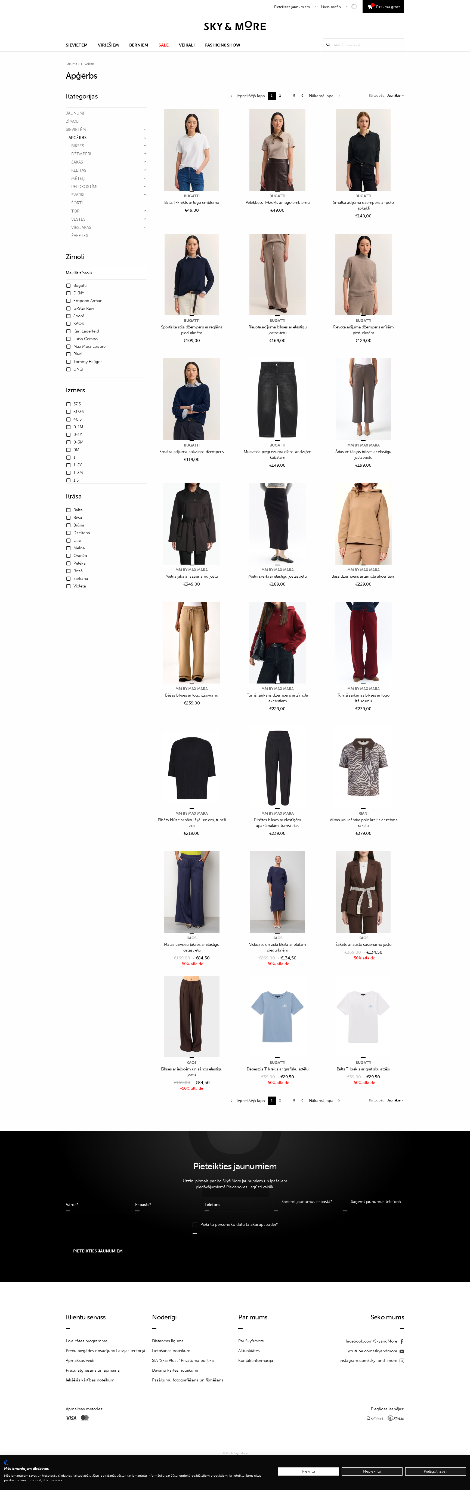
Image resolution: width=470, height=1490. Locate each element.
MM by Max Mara (363, 445)
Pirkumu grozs (386, 6)
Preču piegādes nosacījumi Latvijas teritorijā (105, 1350)
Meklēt (328, 44)
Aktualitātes (249, 1350)
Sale (164, 45)
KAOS (192, 938)
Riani (363, 813)
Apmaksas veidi (80, 1360)
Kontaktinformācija (255, 1360)
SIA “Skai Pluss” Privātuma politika (183, 1360)
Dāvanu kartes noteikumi (175, 1370)
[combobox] (395, 95)
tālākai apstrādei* (262, 1224)
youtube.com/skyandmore (373, 1351)
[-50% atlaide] (191, 892)
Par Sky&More (251, 1340)
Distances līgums (168, 1340)
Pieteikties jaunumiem (292, 7)
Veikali (187, 45)
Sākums (71, 64)
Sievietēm (77, 45)
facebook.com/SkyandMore (372, 1341)
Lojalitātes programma (86, 1340)
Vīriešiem (108, 45)
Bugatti (192, 196)
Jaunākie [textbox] (394, 95)
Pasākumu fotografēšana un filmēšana (188, 1380)
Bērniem (138, 45)
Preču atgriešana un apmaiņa (93, 1370)
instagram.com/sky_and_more (369, 1360)
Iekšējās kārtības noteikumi (90, 1380)
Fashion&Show (222, 45)
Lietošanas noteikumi (171, 1350)
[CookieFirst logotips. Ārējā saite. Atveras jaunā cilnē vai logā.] (6, 1462)
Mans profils (331, 7)
